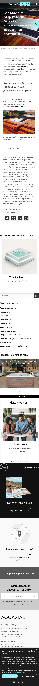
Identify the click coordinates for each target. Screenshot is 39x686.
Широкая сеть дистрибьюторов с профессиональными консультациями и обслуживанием (19, 449)
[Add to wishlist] (35, 242)
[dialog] (19, 667)
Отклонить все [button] (28, 676)
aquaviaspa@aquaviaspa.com (16, 628)
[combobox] (36, 650)
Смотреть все (19, 396)
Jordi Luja (13, 60)
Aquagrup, (24, 67)
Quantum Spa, (18, 69)
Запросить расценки (25, 4)
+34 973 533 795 (10, 625)
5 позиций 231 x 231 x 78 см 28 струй (20, 281)
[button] (19, 391)
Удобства (27, 60)
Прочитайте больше (18, 672)
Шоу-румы (20, 444)
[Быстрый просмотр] (35, 246)
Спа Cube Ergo (19, 277)
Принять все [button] (10, 676)
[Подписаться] (35, 596)
